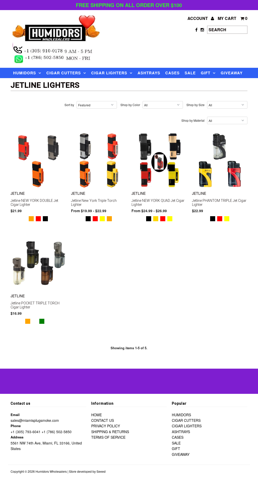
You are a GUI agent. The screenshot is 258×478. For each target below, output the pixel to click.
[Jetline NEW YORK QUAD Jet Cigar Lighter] (159, 160)
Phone (16, 425)
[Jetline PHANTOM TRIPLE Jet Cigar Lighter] (219, 160)
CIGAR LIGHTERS (109, 73)
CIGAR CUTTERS (63, 73)
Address (17, 437)
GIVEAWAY (232, 73)
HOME (96, 414)
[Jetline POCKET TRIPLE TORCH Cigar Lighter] (38, 263)
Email (15, 414)
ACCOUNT (198, 18)
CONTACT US (102, 420)
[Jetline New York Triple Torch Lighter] (98, 160)
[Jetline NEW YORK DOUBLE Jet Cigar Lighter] (38, 160)
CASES (172, 73)
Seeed (101, 471)
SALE (190, 73)
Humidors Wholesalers (51, 471)
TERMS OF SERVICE (108, 437)
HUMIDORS (24, 73)
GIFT (205, 73)
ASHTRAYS (149, 73)
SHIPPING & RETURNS (110, 431)
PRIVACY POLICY (105, 425)
